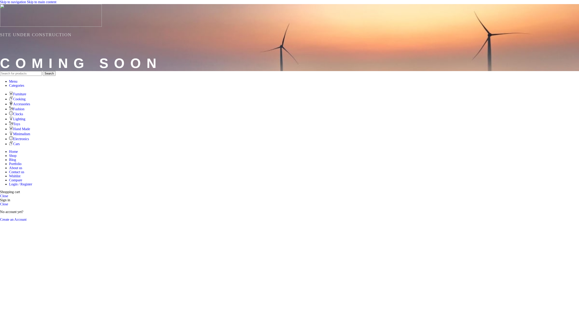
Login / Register (20, 184)
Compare (15, 180)
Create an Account (13, 219)
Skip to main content (41, 2)
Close (4, 196)
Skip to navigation (13, 2)
